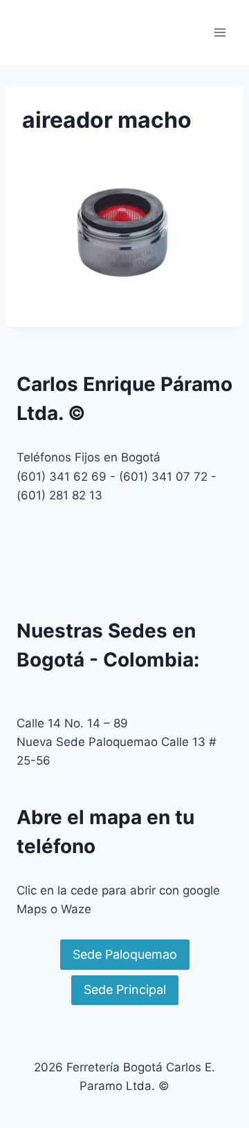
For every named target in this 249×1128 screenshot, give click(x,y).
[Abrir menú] (219, 32)
